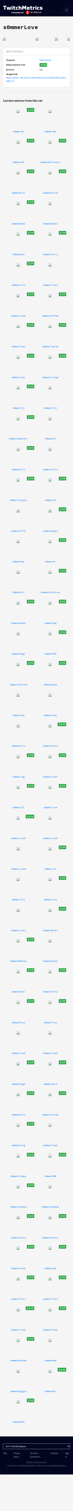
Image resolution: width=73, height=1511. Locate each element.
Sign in (67, 1455)
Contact (54, 1453)
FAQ (5, 1453)
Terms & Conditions (35, 1455)
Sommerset (45, 60)
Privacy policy (17, 1455)
